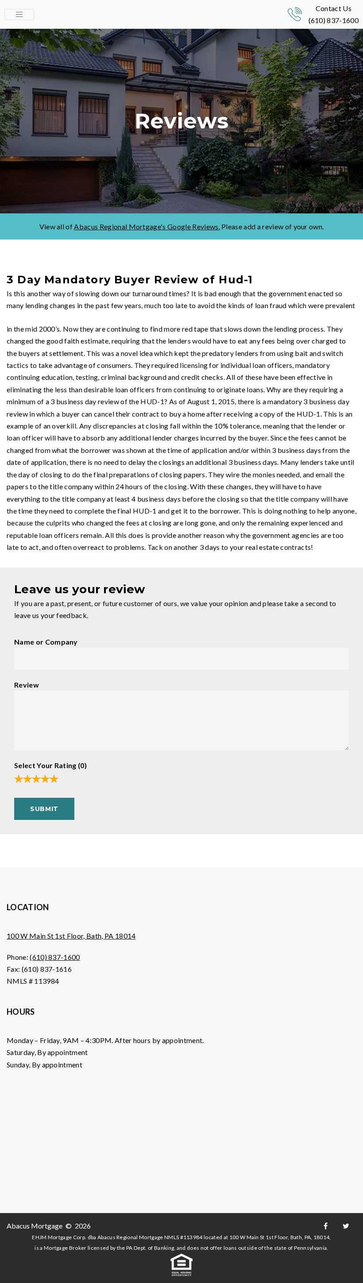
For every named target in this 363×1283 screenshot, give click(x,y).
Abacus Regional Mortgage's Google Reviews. (147, 226)
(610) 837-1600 (334, 20)
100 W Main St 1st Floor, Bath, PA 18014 (71, 935)
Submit (44, 809)
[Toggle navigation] (19, 14)
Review (26, 684)
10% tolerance (237, 425)
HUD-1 (152, 401)
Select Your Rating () (50, 765)
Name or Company (46, 642)
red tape (195, 329)
